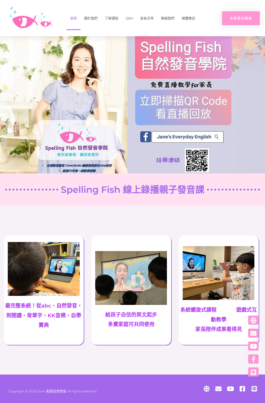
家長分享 (147, 18)
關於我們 (91, 18)
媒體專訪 (188, 18)
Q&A (129, 18)
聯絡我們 (167, 18)
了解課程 (111, 18)
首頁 (73, 18)
